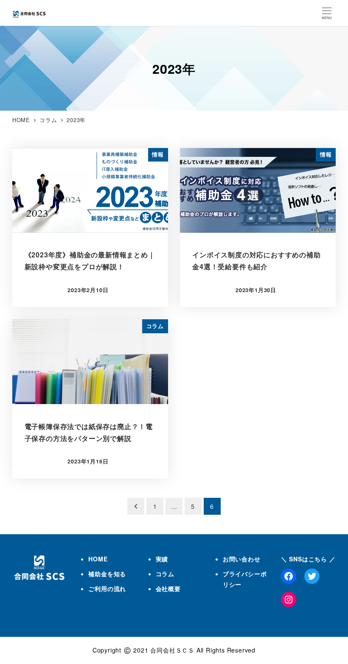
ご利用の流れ (107, 588)
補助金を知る (107, 573)
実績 (162, 559)
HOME (97, 559)
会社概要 (168, 588)
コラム (165, 573)
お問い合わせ (242, 559)
